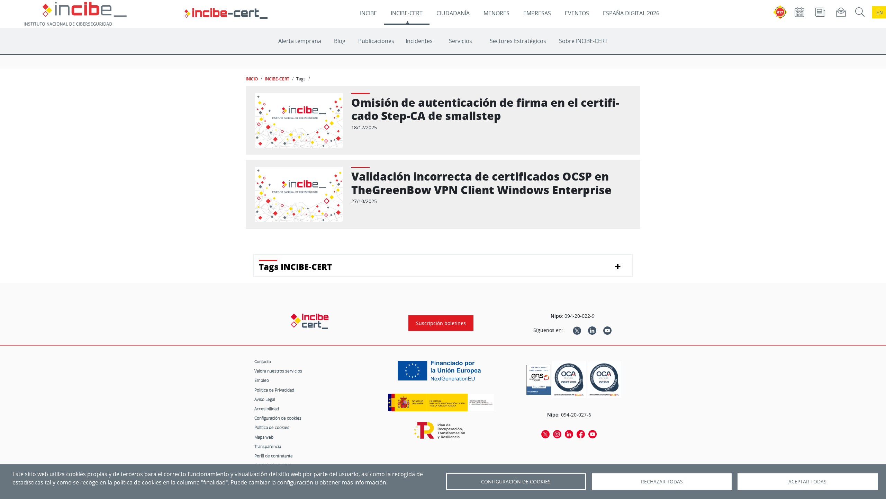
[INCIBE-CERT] (309, 321)
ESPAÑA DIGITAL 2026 (631, 13)
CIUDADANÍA (453, 13)
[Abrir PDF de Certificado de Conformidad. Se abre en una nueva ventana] (538, 378)
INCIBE (368, 13)
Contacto (262, 361)
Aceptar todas (807, 482)
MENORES (496, 13)
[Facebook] (581, 433)
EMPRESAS (537, 13)
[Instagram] (557, 433)
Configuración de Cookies (516, 482)
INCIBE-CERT (407, 13)
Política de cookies (271, 427)
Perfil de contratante (273, 455)
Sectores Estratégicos (518, 41)
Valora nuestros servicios (278, 371)
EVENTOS (577, 13)
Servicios (460, 41)
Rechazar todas (662, 482)
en (879, 12)
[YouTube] (607, 330)
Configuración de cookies (277, 418)
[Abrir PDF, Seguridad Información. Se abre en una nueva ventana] (569, 379)
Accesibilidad (266, 408)
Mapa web (263, 437)
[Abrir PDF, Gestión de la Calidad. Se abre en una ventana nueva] (604, 379)
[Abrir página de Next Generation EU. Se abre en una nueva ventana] (441, 373)
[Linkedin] (592, 330)
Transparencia (267, 446)
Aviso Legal (264, 399)
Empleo (261, 380)
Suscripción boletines (441, 323)
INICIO (252, 78)
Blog (339, 41)
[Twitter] (577, 330)
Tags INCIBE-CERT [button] (295, 267)
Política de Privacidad (274, 390)
